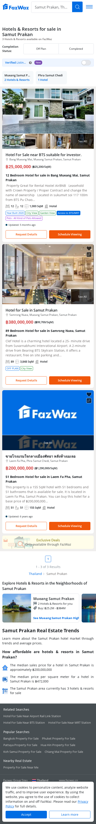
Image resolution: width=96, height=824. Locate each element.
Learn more (69, 814)
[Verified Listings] (48, 62)
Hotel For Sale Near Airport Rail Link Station (32, 716)
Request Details (26, 234)
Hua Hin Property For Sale (58, 745)
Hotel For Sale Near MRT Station (69, 723)
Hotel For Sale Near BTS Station (24, 723)
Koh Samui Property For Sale (22, 752)
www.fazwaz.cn (68, 780)
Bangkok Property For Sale (21, 738)
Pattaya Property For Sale (20, 745)
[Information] (30, 63)
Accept (26, 814)
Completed (76, 49)
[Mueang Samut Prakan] (40, 608)
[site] (15, 6)
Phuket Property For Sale (58, 738)
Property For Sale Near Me (20, 767)
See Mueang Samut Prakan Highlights (60, 618)
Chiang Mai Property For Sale (64, 752)
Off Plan (41, 49)
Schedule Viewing (70, 234)
